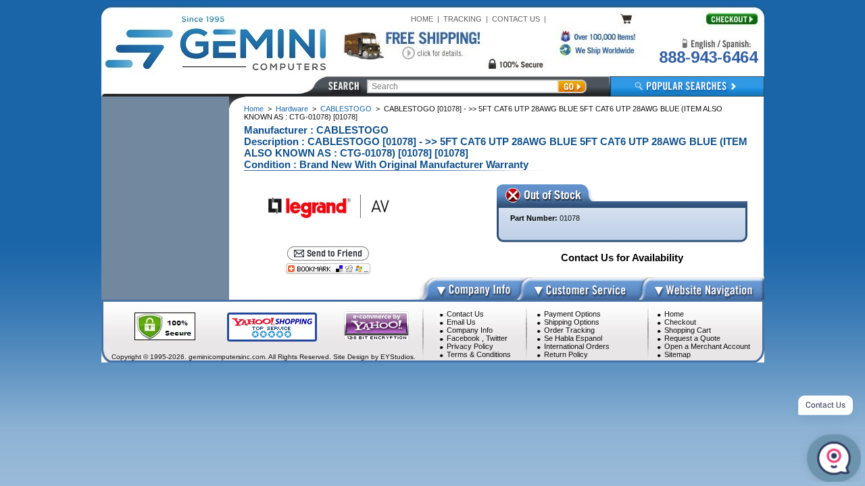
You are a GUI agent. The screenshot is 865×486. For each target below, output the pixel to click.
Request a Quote (692, 338)
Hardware (292, 109)
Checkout (680, 322)
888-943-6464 (708, 57)
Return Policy (566, 354)
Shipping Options (571, 322)
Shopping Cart (687, 330)
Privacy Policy (470, 346)
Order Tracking (569, 330)
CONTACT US (516, 19)
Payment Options (572, 314)
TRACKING (462, 19)
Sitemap (677, 354)
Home (254, 109)
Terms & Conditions (479, 354)
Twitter (497, 338)
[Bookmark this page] (328, 268)
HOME (422, 19)
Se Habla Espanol (573, 338)
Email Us (461, 322)
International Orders (577, 346)
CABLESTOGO (346, 109)
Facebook (463, 338)
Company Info (470, 330)
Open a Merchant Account (707, 346)
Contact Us (465, 314)
